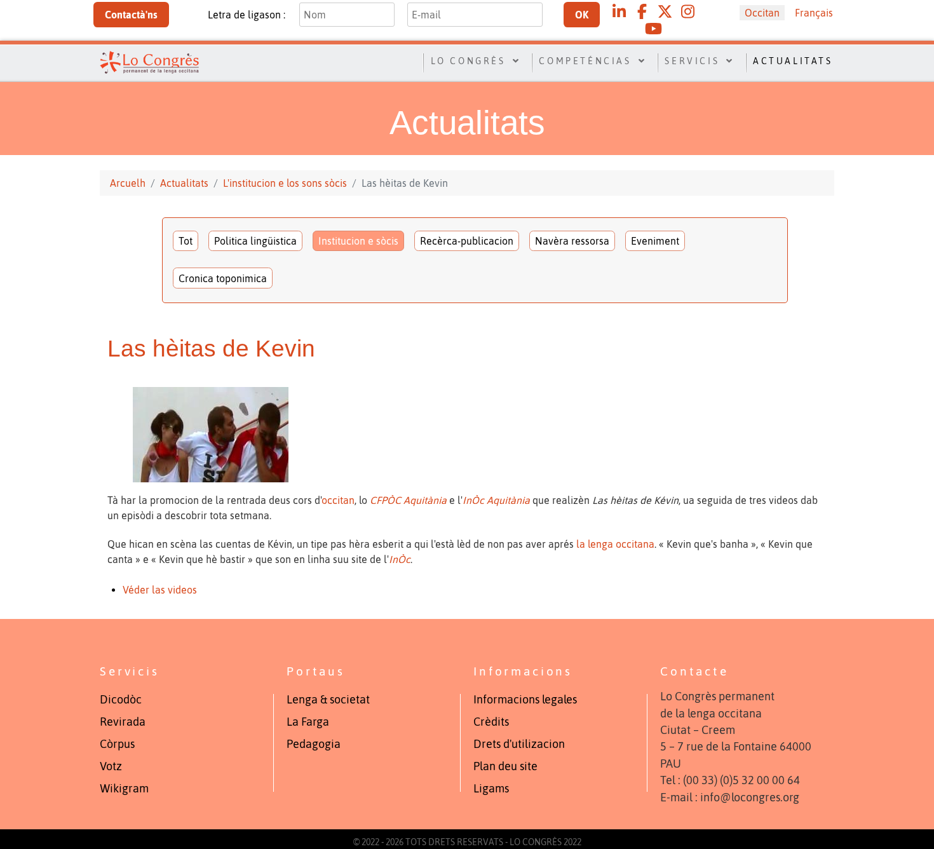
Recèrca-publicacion (466, 241)
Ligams (491, 788)
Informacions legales (525, 699)
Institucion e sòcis (358, 241)
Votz (111, 766)
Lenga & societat (328, 699)
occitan (338, 500)
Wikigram (124, 788)
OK (581, 14)
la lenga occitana (615, 544)
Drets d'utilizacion (519, 744)
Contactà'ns (131, 14)
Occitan (762, 12)
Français (814, 12)
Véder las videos (160, 589)
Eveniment (655, 241)
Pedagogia (314, 744)
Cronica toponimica (223, 278)
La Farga (308, 722)
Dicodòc (121, 699)
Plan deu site (505, 766)
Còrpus (117, 744)
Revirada (123, 722)
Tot (186, 241)
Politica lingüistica (255, 241)
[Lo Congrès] (149, 61)
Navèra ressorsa (572, 241)
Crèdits (491, 722)
